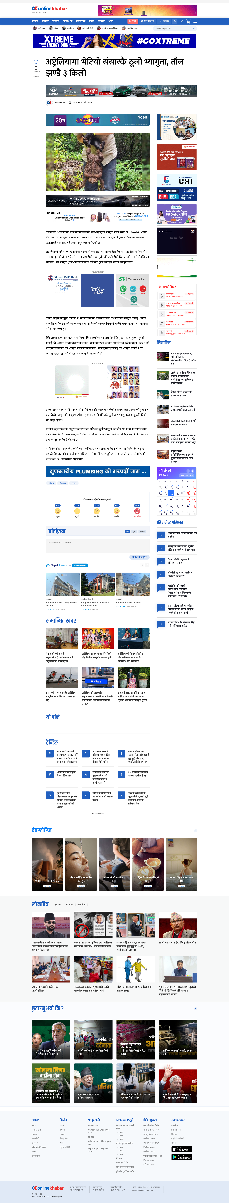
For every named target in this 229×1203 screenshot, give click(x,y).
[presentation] (142, 565)
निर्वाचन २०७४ (149, 1138)
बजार (62, 1125)
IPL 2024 (92, 1137)
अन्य (110, 21)
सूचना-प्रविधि (65, 1147)
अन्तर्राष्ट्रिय (36, 1156)
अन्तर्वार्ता (35, 1138)
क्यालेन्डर (165, 470)
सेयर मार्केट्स (149, 21)
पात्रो (134, 21)
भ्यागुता (74, 483)
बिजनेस (55, 21)
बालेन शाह (41, 28)
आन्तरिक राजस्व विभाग (110, 28)
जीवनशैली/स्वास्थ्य (39, 1147)
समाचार (45, 21)
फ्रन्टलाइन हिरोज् (122, 1162)
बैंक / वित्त (64, 1138)
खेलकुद (101, 21)
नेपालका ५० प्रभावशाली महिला (125, 1127)
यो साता (69, 905)
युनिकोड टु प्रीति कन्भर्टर (125, 1171)
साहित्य (34, 1134)
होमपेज (35, 21)
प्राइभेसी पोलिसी (177, 1138)
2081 (120, 1135)
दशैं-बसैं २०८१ (148, 1164)
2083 (120, 1154)
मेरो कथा (119, 1158)
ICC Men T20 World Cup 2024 (99, 1131)
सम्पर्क (173, 1143)
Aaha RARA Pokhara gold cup (99, 1143)
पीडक (56, 28)
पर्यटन (62, 1130)
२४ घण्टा (58, 905)
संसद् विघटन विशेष (150, 1134)
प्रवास (34, 1151)
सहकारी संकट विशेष (151, 1125)
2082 (120, 1139)
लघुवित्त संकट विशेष (151, 1130)
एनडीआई (70, 28)
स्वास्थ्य (166, 21)
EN (175, 21)
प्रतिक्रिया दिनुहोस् (139, 557)
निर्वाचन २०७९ (149, 1147)
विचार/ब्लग (36, 1130)
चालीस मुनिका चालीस (124, 1143)
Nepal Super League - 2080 (98, 1150)
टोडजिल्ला (63, 483)
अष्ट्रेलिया (51, 483)
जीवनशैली (67, 21)
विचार (91, 21)
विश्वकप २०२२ (148, 1160)
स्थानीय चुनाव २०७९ (151, 1143)
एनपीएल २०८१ (93, 1125)
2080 (120, 1132)
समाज (34, 1125)
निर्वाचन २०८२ (148, 1151)
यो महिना (81, 905)
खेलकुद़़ (35, 1143)
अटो (61, 1143)
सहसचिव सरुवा (132, 28)
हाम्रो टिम (174, 1125)
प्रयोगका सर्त (176, 1130)
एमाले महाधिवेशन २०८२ (152, 1156)
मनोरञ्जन (80, 21)
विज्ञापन (174, 1134)
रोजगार (62, 1134)
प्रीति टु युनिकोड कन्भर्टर (125, 1167)
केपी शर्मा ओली (87, 28)
